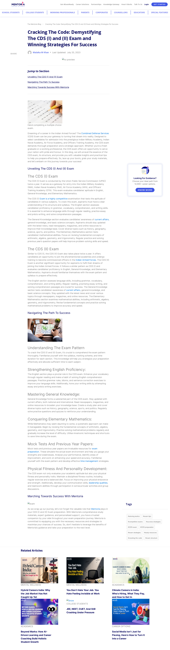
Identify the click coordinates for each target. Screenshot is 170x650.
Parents (85, 12)
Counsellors (121, 12)
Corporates (102, 12)
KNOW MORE (145, 190)
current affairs (73, 290)
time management (89, 461)
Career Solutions (82, 4)
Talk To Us (138, 4)
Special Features (159, 12)
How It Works (126, 4)
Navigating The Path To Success (43, 82)
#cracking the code (135, 538)
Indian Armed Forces (86, 260)
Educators (139, 12)
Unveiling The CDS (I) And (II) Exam (45, 77)
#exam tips (147, 516)
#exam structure (151, 538)
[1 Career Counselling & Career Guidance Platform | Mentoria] (18, 4)
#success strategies (153, 522)
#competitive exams (135, 522)
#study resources (150, 532)
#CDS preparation (146, 527)
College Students (35, 12)
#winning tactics (134, 516)
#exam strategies (134, 532)
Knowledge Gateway (111, 4)
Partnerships (96, 4)
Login (146, 4)
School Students (11, 12)
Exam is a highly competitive (54, 198)
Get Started (159, 4)
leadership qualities (98, 483)
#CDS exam (132, 527)
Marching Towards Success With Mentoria (48, 87)
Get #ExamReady (67, 4)
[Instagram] (11, 58)
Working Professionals (62, 12)
